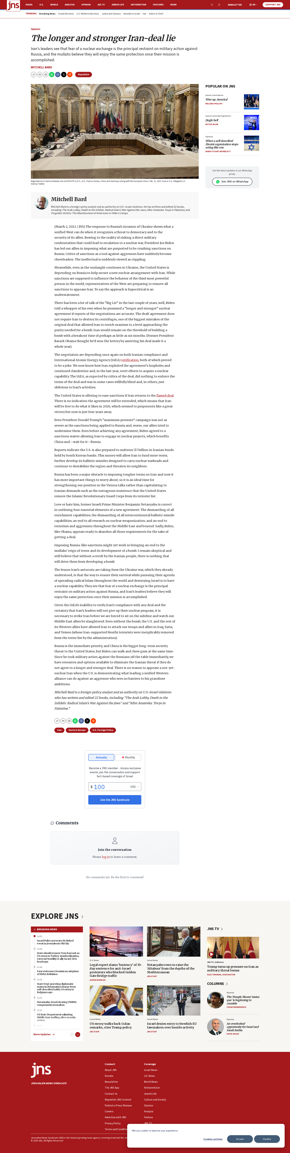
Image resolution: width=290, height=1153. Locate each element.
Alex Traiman (214, 974)
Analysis (70, 4)
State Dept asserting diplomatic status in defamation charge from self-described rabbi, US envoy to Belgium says (56, 988)
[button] (45, 74)
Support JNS (272, 4)
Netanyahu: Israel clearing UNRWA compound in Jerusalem (56, 1003)
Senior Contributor (214, 95)
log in (106, 857)
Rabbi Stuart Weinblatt (218, 151)
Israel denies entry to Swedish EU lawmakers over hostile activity (172, 1025)
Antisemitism (138, 4)
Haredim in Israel (131, 13)
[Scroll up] (72, 1034)
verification (130, 360)
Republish (83, 74)
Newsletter (235, 5)
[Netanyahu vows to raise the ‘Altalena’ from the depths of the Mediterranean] (173, 942)
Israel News (152, 960)
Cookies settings (213, 1139)
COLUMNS (216, 984)
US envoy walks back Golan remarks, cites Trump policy (111, 1025)
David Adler (233, 1034)
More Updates (42, 1034)
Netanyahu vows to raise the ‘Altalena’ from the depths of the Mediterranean (171, 968)
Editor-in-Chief (156, 13)
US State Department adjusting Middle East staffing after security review (56, 1017)
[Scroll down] (77, 1034)
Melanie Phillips (213, 103)
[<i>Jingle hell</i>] (251, 122)
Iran (144, 13)
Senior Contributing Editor (218, 116)
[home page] (13, 5)
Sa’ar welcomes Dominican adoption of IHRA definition (58, 973)
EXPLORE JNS (55, 916)
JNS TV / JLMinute (215, 962)
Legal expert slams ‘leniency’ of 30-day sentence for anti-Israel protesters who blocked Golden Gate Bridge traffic (116, 970)
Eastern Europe (77, 730)
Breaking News (47, 929)
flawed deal (165, 395)
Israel (29, 4)
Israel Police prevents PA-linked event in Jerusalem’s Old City (55, 942)
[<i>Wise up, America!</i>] (251, 101)
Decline (267, 1139)
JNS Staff (152, 976)
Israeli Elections (66, 13)
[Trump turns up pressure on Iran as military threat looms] (233, 947)
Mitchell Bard (41, 67)
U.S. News (94, 960)
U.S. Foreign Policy (103, 730)
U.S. (41, 4)
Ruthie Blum (211, 124)
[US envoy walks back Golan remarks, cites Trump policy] (116, 1000)
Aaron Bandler (97, 980)
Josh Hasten (228, 974)
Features (158, 4)
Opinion (86, 4)
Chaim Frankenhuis (236, 1007)
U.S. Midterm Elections (88, 13)
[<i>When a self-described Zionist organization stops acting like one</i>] (251, 143)
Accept (240, 1139)
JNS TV (101, 4)
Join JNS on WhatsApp (234, 181)
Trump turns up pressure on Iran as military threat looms (232, 968)
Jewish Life (117, 4)
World (54, 4)
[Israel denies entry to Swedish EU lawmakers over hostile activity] (173, 1000)
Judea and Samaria (111, 13)
